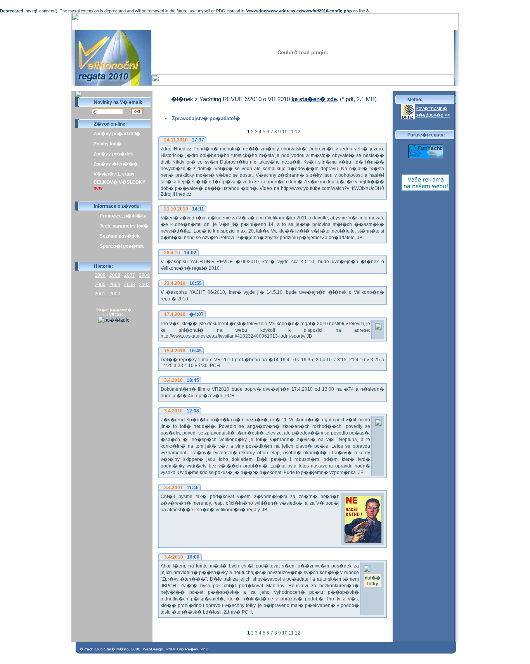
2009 (100, 275)
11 (291, 132)
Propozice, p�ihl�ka (123, 216)
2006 (144, 275)
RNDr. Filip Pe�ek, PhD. (188, 649)
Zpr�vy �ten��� (116, 164)
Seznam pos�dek (120, 236)
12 (297, 132)
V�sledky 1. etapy (114, 174)
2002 (144, 284)
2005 (100, 284)
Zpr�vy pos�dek (113, 154)
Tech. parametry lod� (124, 226)
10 (285, 132)
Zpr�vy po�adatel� (117, 133)
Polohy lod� (107, 144)
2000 (114, 294)
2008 (114, 275)
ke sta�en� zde (314, 99)
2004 (114, 284)
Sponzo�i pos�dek (122, 246)
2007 (129, 275)
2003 (129, 284)
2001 (100, 294)
